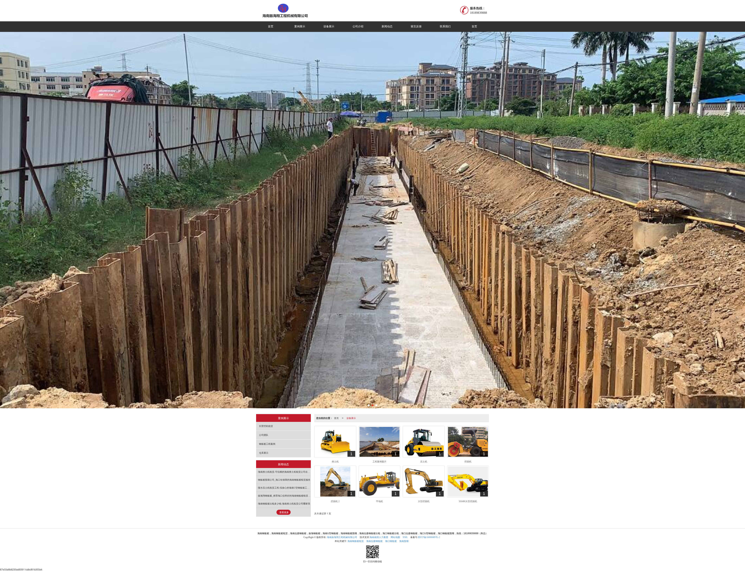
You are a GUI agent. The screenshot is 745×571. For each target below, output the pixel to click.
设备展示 (328, 26)
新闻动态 (387, 26)
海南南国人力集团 (379, 537)
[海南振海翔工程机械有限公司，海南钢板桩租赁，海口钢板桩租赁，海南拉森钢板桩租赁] (296, 10)
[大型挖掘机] (424, 481)
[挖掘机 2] (335, 481)
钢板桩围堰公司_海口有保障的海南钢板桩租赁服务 (284, 479)
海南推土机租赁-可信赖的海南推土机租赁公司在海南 (284, 472)
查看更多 (284, 512)
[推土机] (335, 442)
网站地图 (395, 537)
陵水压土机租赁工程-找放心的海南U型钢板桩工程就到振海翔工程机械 (284, 487)
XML (405, 537)
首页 (270, 26)
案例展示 (299, 26)
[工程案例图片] (379, 442)
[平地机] (379, 481)
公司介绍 (358, 26)
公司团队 (263, 435)
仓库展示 (263, 453)
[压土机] (424, 442)
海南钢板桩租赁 (355, 541)
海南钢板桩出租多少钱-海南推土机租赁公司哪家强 (284, 503)
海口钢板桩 (391, 541)
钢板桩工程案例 (267, 444)
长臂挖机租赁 (266, 426)
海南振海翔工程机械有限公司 (342, 537)
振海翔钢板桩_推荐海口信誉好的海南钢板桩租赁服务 (284, 495)
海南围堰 (404, 541)
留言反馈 (416, 26)
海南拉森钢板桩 (374, 541)
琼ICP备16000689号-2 (429, 537)
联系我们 (445, 26)
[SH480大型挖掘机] (468, 481)
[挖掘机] (468, 442)
